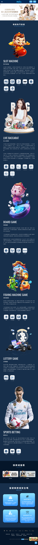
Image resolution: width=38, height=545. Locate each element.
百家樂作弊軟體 (19, 535)
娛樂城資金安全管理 (10, 516)
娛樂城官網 (23, 534)
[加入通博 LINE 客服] (33, 539)
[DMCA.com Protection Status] (25, 539)
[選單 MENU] (1, 1)
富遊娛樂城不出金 (27, 515)
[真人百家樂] (19, 11)
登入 (34, 1)
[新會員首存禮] (27, 474)
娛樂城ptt (18, 534)
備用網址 (13, 535)
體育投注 (12, 534)
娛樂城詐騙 (10, 500)
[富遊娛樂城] (19, 1)
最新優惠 (24, 535)
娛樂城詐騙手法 (27, 499)
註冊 (31, 1)
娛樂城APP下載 (29, 534)
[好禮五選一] (10, 474)
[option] (19, 11)
